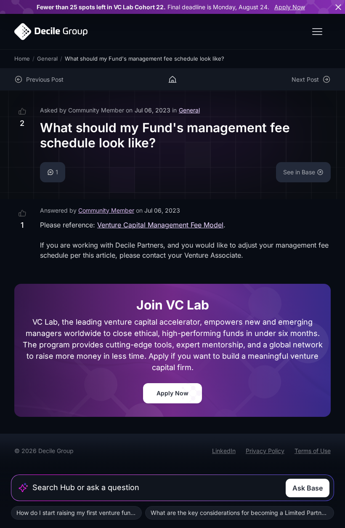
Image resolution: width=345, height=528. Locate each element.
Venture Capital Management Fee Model (160, 225)
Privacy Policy (265, 450)
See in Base (299, 172)
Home (22, 58)
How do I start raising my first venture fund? (76, 512)
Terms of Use (313, 450)
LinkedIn (224, 450)
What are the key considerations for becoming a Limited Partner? (240, 512)
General (47, 58)
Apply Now (289, 7)
